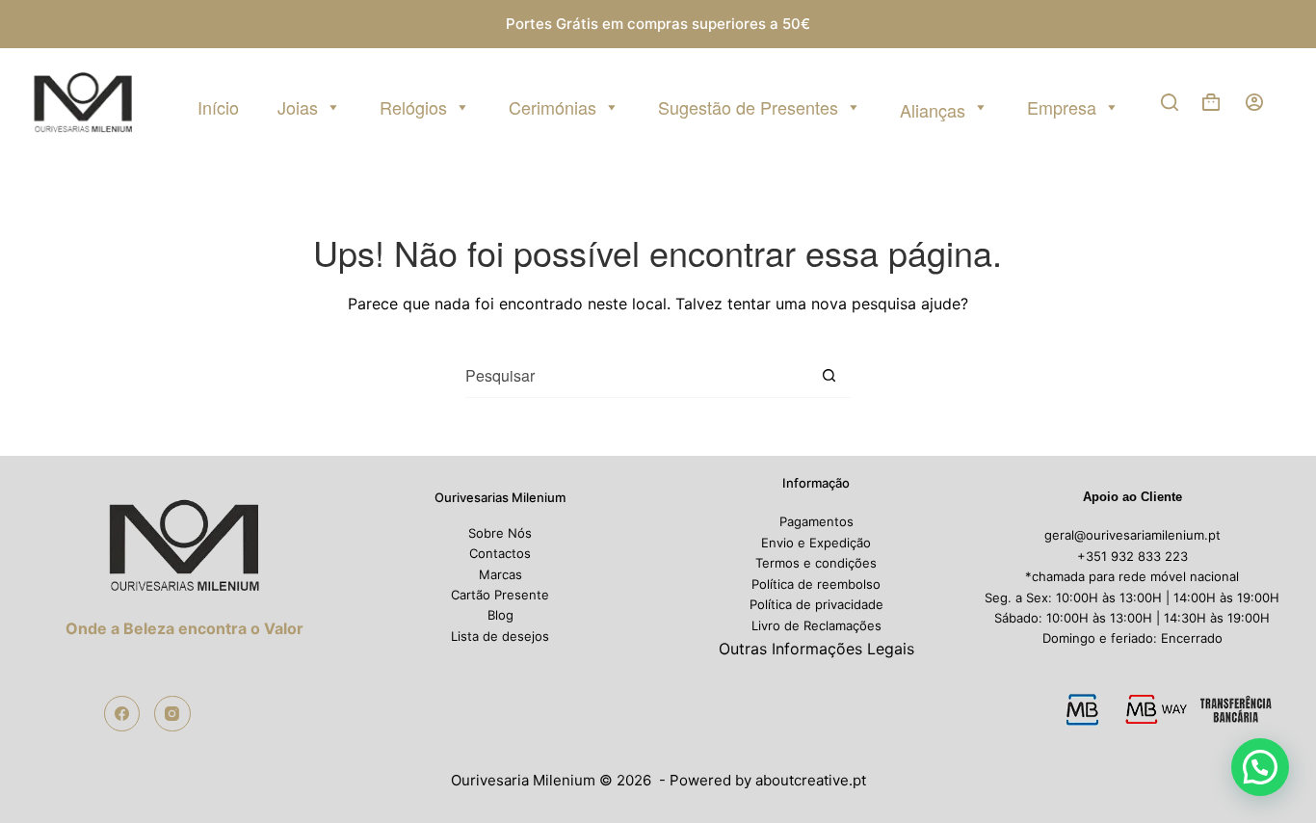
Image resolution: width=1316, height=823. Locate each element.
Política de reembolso (816, 584)
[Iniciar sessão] (1254, 102)
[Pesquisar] (1169, 102)
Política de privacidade (816, 604)
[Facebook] (122, 714)
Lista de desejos (500, 636)
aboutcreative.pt (810, 780)
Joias (297, 106)
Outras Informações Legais (816, 648)
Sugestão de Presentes (748, 106)
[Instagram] (172, 714)
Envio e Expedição (816, 542)
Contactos (500, 553)
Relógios (413, 106)
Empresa (1061, 106)
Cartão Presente (500, 594)
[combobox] (636, 375)
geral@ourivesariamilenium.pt (1132, 535)
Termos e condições (816, 563)
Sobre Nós (500, 533)
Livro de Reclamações (816, 625)
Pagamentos (816, 521)
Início (218, 106)
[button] (1260, 767)
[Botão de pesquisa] (829, 376)
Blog (500, 615)
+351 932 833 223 (1132, 556)
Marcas (500, 574)
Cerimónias (552, 106)
